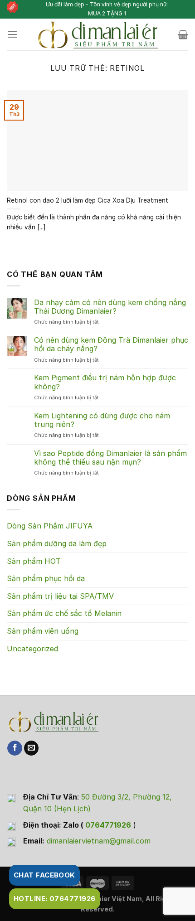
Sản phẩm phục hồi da (46, 578)
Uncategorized (32, 648)
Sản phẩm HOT (34, 561)
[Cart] (183, 34)
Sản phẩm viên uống (42, 630)
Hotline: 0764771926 (55, 898)
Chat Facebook (44, 875)
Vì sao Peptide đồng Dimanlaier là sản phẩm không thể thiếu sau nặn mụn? (110, 457)
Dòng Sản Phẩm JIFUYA (50, 525)
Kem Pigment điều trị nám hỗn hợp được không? (105, 382)
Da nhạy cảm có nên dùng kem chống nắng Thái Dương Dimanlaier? (110, 306)
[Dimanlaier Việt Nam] (97, 34)
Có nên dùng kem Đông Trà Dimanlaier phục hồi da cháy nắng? (111, 344)
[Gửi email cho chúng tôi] (31, 748)
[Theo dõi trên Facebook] (14, 748)
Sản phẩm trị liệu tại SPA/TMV (60, 596)
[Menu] (12, 34)
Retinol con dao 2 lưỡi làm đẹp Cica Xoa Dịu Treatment (87, 200)
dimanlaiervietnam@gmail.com (99, 840)
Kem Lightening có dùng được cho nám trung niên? (102, 420)
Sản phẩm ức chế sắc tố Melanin (64, 613)
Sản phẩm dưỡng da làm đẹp (57, 543)
